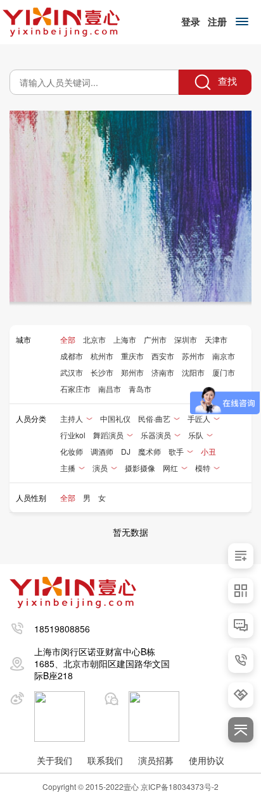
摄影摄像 (140, 467)
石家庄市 (75, 388)
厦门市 (223, 372)
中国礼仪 (115, 418)
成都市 (71, 355)
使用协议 (206, 760)
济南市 (162, 372)
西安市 (162, 355)
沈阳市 (193, 372)
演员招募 (156, 760)
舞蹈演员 (108, 434)
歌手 (176, 451)
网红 (170, 467)
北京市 (94, 339)
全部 (67, 339)
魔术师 (149, 451)
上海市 (124, 339)
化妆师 (71, 451)
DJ (125, 451)
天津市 (216, 339)
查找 (226, 80)
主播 (67, 467)
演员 (100, 467)
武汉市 (71, 372)
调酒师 (102, 451)
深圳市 (185, 339)
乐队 (195, 434)
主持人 (71, 418)
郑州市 (132, 372)
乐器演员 (156, 434)
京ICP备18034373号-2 (180, 786)
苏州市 (193, 355)
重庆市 (132, 355)
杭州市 (102, 355)
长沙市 (102, 372)
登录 (190, 21)
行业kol (73, 434)
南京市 (223, 355)
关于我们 (54, 760)
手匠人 (199, 418)
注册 (217, 21)
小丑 (208, 451)
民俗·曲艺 (154, 418)
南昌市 (109, 388)
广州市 (155, 339)
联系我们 (105, 760)
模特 (202, 467)
